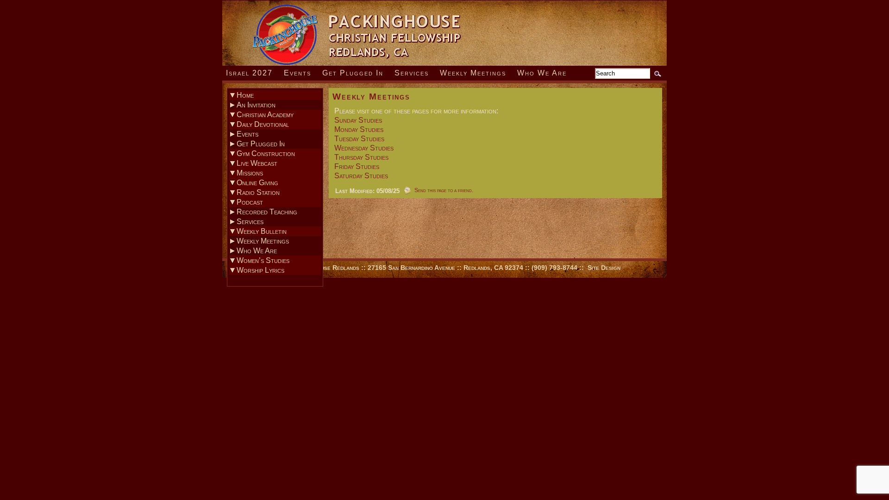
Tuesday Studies (359, 139)
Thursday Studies (361, 157)
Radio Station (258, 192)
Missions (250, 173)
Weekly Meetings (473, 73)
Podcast (250, 202)
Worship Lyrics (260, 270)
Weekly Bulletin (262, 231)
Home (245, 95)
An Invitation (256, 105)
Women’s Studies (263, 260)
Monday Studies (358, 129)
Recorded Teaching (267, 212)
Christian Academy (265, 115)
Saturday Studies (361, 176)
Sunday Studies (358, 120)
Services (411, 73)
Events (297, 73)
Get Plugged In (352, 73)
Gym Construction (266, 153)
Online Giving (257, 183)
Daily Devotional (263, 124)
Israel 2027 (249, 73)
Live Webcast (257, 163)
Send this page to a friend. (443, 190)
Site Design (604, 267)
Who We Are (542, 73)
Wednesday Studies (364, 148)
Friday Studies (356, 166)
